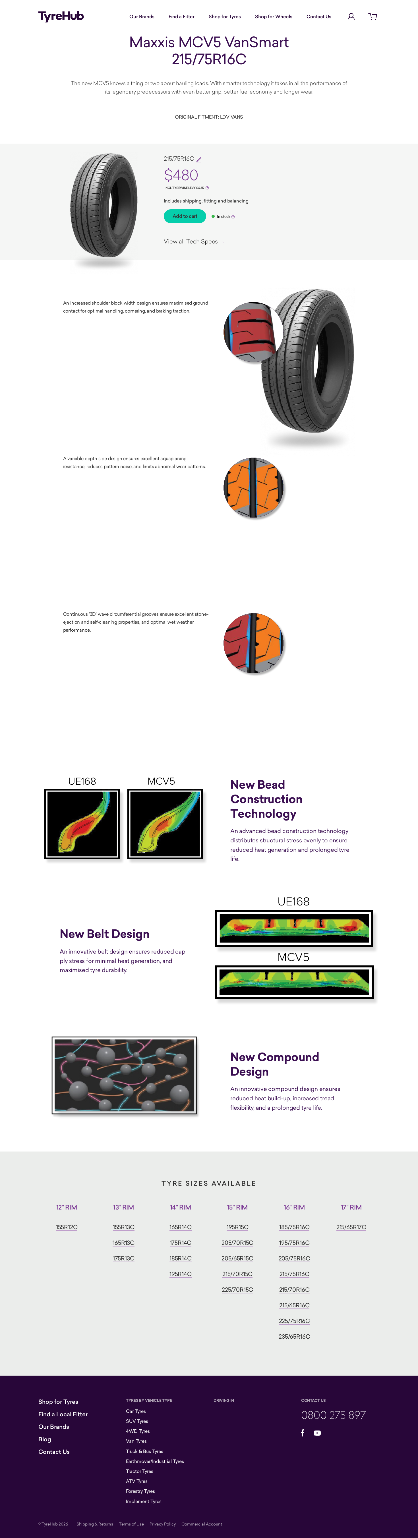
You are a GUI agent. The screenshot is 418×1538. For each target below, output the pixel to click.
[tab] (196, 241)
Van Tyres (136, 1441)
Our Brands (141, 16)
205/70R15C (237, 1242)
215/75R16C (294, 1274)
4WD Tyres (138, 1431)
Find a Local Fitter (63, 1414)
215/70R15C (237, 1274)
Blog (44, 1439)
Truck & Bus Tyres (144, 1451)
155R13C (123, 1227)
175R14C (181, 1242)
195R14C (180, 1274)
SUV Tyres (137, 1421)
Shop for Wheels (273, 16)
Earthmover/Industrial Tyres (155, 1461)
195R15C (238, 1227)
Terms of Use (131, 1524)
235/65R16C (294, 1336)
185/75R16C (294, 1227)
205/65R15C (237, 1258)
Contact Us (319, 16)
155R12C (67, 1227)
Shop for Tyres (225, 16)
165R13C (123, 1242)
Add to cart (185, 216)
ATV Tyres (137, 1481)
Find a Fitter (181, 16)
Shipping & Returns (94, 1524)
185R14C (180, 1258)
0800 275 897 (333, 1414)
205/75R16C (294, 1258)
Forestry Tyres (140, 1491)
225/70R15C (237, 1289)
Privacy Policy (163, 1524)
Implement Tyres (144, 1501)
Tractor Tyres (139, 1471)
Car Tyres (136, 1411)
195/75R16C (294, 1242)
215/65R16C (294, 1305)
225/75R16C (294, 1321)
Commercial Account (201, 1524)
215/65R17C (351, 1227)
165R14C (180, 1227)
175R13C (123, 1258)
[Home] (61, 16)
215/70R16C (294, 1289)
